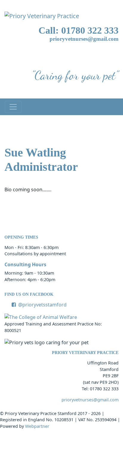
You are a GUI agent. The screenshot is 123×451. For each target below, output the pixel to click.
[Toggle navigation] (13, 107)
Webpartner (37, 426)
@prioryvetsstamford (42, 304)
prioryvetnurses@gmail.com (84, 39)
